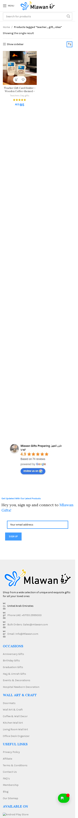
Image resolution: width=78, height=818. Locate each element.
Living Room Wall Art (15, 729)
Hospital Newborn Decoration (21, 687)
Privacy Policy (11, 752)
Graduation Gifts (13, 667)
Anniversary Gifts (13, 654)
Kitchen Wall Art (13, 722)
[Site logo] (38, 5)
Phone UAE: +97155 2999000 (24, 615)
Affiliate (7, 758)
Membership (11, 785)
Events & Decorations (16, 680)
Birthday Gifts (11, 660)
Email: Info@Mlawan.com (22, 633)
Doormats (9, 703)
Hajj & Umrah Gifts (14, 673)
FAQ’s (6, 778)
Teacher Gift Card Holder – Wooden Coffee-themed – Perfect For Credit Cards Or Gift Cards (20, 93)
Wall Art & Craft (13, 709)
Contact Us (10, 771)
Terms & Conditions (15, 765)
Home (6, 27)
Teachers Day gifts (19, 95)
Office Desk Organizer (16, 736)
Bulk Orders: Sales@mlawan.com (27, 624)
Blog (5, 791)
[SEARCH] (68, 16)
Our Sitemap (10, 798)
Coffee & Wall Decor (15, 716)
